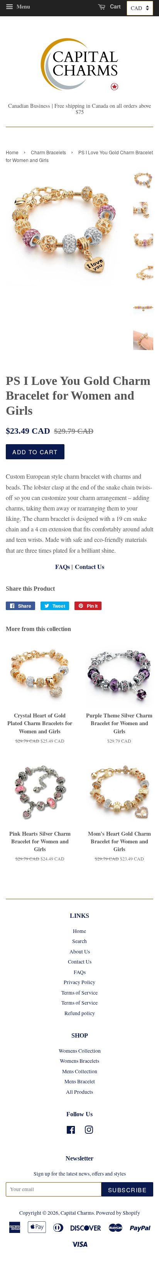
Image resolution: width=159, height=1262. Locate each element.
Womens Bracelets (79, 1060)
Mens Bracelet (79, 1081)
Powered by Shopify (118, 1212)
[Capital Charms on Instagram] (89, 1131)
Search (79, 941)
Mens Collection (79, 1071)
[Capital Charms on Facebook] (70, 1131)
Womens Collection (80, 1050)
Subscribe (127, 1190)
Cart (114, 6)
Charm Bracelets (48, 152)
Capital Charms (77, 1212)
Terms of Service (79, 992)
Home (12, 152)
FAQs (62, 566)
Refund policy (79, 1013)
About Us (79, 951)
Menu (22, 6)
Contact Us (89, 566)
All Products (79, 1091)
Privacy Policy (79, 982)
